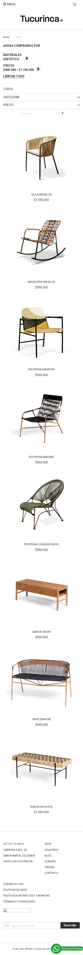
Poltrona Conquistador (41, 544)
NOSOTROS (51, 849)
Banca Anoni (42, 631)
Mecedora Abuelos (41, 281)
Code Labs (18, 949)
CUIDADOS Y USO (13, 884)
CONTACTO (51, 873)
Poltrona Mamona (41, 369)
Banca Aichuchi (41, 806)
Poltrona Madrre (41, 456)
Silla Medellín (41, 194)
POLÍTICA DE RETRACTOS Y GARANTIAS (26, 895)
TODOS (8, 89)
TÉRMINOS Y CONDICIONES (19, 901)
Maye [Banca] (42, 719)
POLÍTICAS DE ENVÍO (15, 889)
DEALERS (50, 861)
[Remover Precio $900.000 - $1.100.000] (38, 69)
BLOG (48, 855)
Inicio (6, 37)
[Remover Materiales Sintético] (26, 58)
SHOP (48, 843)
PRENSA (49, 867)
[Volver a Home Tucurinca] (41, 20)
